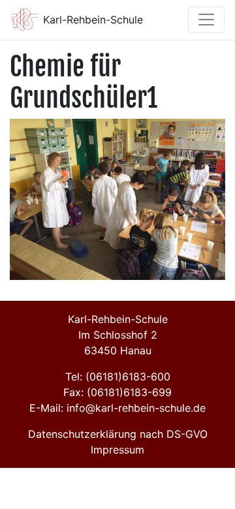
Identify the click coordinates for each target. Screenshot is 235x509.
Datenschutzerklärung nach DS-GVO (118, 433)
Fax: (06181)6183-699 (117, 392)
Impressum (117, 449)
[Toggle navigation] (206, 20)
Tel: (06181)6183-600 (117, 376)
